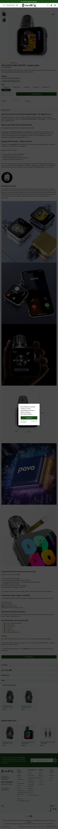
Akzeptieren (29, 418)
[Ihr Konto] (51, 5)
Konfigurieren (34, 420)
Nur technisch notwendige (24, 421)
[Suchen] (17, 5)
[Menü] (48, 5)
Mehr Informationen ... (27, 414)
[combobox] (10, 5)
